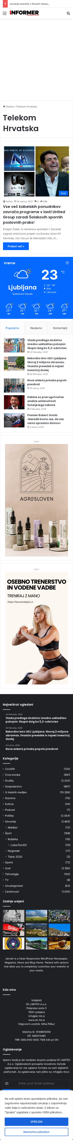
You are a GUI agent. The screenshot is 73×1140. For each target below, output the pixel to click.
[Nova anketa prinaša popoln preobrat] (14, 385)
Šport (8, 833)
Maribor (13, 827)
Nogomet (14, 850)
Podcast (10, 809)
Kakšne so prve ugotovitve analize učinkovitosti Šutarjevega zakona (45, 401)
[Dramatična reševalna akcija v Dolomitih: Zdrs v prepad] (59, 930)
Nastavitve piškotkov (36, 1131)
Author (9, 201)
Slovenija (10, 821)
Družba (9, 780)
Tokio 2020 (15, 856)
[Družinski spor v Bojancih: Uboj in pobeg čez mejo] (59, 943)
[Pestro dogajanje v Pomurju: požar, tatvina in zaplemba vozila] (13, 943)
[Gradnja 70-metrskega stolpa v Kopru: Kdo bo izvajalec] (36, 930)
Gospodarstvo (13, 786)
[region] (36, 1115)
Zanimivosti (12, 891)
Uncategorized (14, 885)
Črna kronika (12, 774)
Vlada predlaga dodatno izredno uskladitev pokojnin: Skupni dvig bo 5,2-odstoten (47, 344)
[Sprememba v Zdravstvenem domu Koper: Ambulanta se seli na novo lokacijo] (13, 916)
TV (6, 879)
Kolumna (10, 798)
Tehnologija (12, 874)
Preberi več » (16, 246)
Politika (9, 815)
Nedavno (36, 328)
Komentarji (60, 328)
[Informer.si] (24, 13)
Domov (9, 106)
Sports (9, 862)
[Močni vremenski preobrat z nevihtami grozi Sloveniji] (36, 916)
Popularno (12, 328)
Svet (8, 868)
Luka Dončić (19, 845)
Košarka (13, 839)
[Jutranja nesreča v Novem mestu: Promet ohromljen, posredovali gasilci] (13, 930)
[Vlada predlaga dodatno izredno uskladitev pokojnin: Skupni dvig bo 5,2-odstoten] (14, 345)
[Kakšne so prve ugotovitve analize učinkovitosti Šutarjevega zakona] (14, 402)
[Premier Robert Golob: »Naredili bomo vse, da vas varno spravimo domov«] (14, 420)
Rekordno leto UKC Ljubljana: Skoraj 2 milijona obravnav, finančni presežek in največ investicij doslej (47, 364)
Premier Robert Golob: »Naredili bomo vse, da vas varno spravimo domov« (45, 419)
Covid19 (10, 768)
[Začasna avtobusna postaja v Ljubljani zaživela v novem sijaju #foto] (36, 943)
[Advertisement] (36, 61)
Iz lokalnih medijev (16, 792)
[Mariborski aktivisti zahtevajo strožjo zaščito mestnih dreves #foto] (59, 916)
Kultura (9, 803)
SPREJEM (36, 1121)
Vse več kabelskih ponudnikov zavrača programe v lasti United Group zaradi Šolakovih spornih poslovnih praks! (34, 214)
